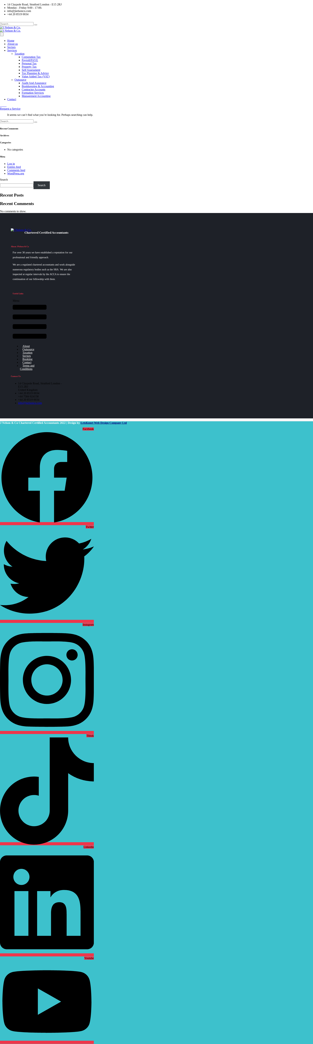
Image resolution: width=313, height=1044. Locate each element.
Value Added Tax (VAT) (36, 76)
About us (12, 43)
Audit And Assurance (34, 83)
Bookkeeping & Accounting (38, 86)
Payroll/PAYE (30, 60)
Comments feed (16, 170)
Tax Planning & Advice (35, 73)
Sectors (11, 47)
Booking (27, 359)
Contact (11, 99)
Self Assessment (31, 69)
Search (4, 179)
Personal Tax (29, 63)
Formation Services (33, 92)
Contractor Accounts (33, 89)
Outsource (20, 79)
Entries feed (14, 166)
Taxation (19, 53)
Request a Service (10, 108)
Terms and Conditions (27, 367)
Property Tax (29, 66)
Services (12, 50)
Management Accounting (36, 96)
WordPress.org (15, 173)
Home (10, 40)
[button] (30, 320)
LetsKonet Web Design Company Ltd (104, 422)
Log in (11, 163)
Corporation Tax (31, 56)
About (26, 346)
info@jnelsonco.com (30, 402)
